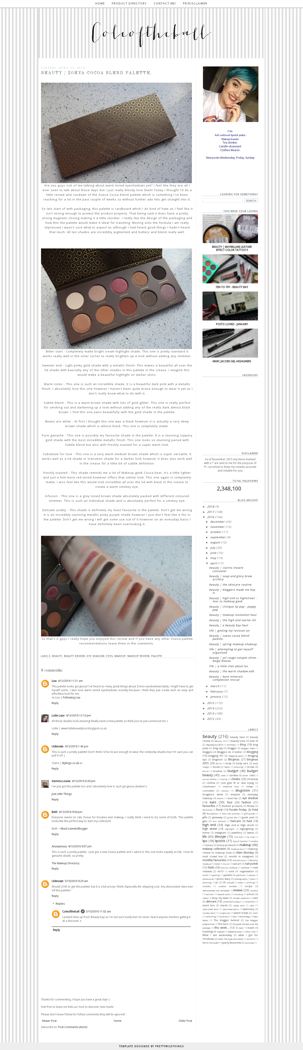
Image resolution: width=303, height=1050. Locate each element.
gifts (205, 817)
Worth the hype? (211, 942)
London (254, 841)
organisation (247, 871)
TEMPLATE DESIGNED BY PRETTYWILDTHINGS (151, 1046)
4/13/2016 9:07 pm (80, 846)
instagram (220, 832)
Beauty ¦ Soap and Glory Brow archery (230, 577)
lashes (250, 832)
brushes (217, 771)
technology (244, 916)
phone (252, 875)
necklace (245, 867)
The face (223, 924)
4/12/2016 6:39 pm (83, 781)
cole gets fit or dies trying (237, 782)
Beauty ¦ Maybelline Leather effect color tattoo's (232, 248)
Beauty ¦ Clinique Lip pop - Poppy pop (232, 608)
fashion (246, 802)
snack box (209, 905)
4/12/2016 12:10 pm (78, 715)
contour (225, 790)
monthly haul (239, 860)
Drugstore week (213, 794)
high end (209, 825)
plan (253, 879)
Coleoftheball (70, 911)
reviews (254, 890)
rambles (207, 886)
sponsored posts (230, 909)
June (213, 553)
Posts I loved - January (232, 324)
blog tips (218, 748)
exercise (233, 798)
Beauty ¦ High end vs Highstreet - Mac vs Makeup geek (233, 599)
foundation (212, 813)
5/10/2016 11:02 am (98, 911)
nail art (237, 863)
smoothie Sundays (232, 901)
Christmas (252, 779)
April (213, 563)
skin (256, 898)
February (216, 691)
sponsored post (210, 909)
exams (220, 798)
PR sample (228, 882)
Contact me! (165, 3)
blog (243, 744)
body (228, 763)
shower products (241, 898)
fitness (250, 806)
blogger (232, 748)
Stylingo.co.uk (70, 763)
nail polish (251, 864)
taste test (224, 916)
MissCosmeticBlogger (74, 828)
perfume (240, 875)
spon (252, 905)
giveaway (217, 817)
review (237, 890)
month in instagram (241, 856)
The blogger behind (226, 920)
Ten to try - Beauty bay (232, 287)
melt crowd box (213, 856)
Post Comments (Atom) (72, 1027)
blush (219, 763)
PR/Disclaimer (195, 3)
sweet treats (241, 912)
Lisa (54, 681)
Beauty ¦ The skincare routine (230, 584)
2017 (210, 512)
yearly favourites (231, 942)
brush (206, 771)
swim (255, 913)
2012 (210, 719)
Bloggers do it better (229, 752)
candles (233, 775)
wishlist (251, 939)
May (213, 558)
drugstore (242, 790)
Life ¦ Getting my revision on (229, 630)
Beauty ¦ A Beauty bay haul (228, 625)
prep (240, 882)
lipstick (220, 841)
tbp (234, 916)
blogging (252, 752)
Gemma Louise (61, 781)
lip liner (251, 837)
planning (207, 882)
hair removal (219, 821)
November (217, 527)
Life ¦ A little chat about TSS (228, 666)
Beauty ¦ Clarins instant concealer (226, 569)
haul (249, 821)
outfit (205, 875)
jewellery (236, 832)
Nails (211, 867)
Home (100, 3)
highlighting (247, 828)
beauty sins (221, 741)
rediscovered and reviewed (216, 890)
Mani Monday (245, 852)
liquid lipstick (240, 841)
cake (223, 775)
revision (210, 894)
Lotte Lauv (58, 715)
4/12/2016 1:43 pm (76, 746)
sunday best (209, 913)
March (214, 686)
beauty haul (237, 737)
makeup (120, 656)
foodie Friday (238, 810)
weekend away (235, 931)
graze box (232, 817)
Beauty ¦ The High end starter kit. (233, 620)
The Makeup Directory (65, 863)
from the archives (231, 813)
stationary (248, 909)
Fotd (255, 810)
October (215, 532)
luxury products (226, 845)
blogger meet (248, 748)
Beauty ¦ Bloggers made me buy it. (232, 591)
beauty (57, 656)
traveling (208, 931)
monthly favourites (214, 860)
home (206, 832)
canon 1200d (248, 775)
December (217, 522)
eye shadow (95, 656)
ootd (231, 871)
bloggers (207, 752)
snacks (224, 905)
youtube (249, 942)
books (216, 766)
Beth (54, 812)
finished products (232, 806)
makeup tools (223, 852)
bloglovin (217, 759)
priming (251, 882)
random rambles (227, 886)
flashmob (207, 809)
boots (227, 767)
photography (240, 879)
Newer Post (49, 1021)
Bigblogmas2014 (214, 744)
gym (205, 821)
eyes (109, 656)
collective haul (231, 786)
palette (156, 656)
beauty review (74, 656)
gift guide (249, 813)
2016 (210, 517)
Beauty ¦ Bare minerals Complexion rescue (226, 678)
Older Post (185, 1021)
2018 (210, 506)
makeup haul (237, 849)
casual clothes (210, 779)
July (212, 548)
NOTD (221, 871)
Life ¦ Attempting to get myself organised (231, 650)
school (250, 894)
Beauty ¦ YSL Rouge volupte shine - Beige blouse (233, 659)
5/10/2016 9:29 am (76, 881)
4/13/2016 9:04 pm (70, 812)
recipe (248, 886)
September (218, 537)
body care (242, 763)
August (215, 542)
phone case (208, 879)
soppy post (239, 905)
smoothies (249, 901)
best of (254, 740)
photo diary (223, 878)
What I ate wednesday (217, 935)
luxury (209, 845)
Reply (55, 703)
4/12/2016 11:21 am (70, 681)
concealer (208, 790)
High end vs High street (239, 825)
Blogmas (233, 759)
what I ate (250, 931)
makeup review (139, 656)
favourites (209, 806)
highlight (229, 829)
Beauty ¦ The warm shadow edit (231, 671)
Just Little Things (62, 794)
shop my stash (220, 898)
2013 (210, 713)
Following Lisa (71, 697)
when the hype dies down (230, 939)
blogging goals (236, 755)
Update (220, 931)
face (229, 802)
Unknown (57, 746)
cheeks (235, 779)
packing (216, 875)
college (249, 786)
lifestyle (220, 836)
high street (210, 829)
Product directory (129, 3)
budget (233, 771)
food (219, 810)
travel (251, 927)
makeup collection (214, 849)
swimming (210, 916)
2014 (210, 708)
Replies (60, 904)
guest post (248, 817)
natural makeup (229, 867)
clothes (211, 782)
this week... (221, 928)
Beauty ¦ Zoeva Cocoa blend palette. (229, 637)
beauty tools (238, 740)
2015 (210, 703)
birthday (231, 744)
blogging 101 (215, 755)
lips (205, 841)
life (205, 836)
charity (224, 779)
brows (250, 766)
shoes (205, 898)
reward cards (223, 894)
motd (217, 863)
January (215, 696)
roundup (238, 894)
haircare (235, 821)
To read (239, 927)
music (226, 863)
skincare (211, 901)
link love (238, 837)
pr (217, 882)
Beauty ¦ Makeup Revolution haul (232, 615)
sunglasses (224, 913)
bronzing (238, 767)
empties (235, 794)
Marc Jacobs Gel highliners (232, 361)
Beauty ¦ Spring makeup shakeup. (233, 644)
